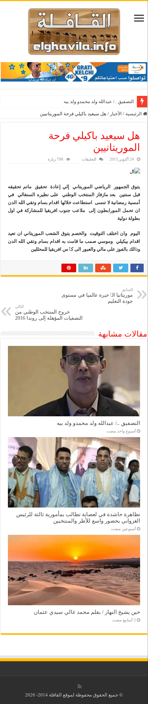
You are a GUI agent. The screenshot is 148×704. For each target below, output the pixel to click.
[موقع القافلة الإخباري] (74, 30)
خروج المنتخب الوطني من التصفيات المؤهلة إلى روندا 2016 (49, 312)
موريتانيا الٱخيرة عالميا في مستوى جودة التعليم (97, 295)
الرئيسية (134, 113)
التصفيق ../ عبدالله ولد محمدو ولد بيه (99, 101)
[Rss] (79, 686)
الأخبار (116, 113)
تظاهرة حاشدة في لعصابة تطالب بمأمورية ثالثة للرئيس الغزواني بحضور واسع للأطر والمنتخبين (78, 517)
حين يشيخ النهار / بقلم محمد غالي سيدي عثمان (87, 612)
